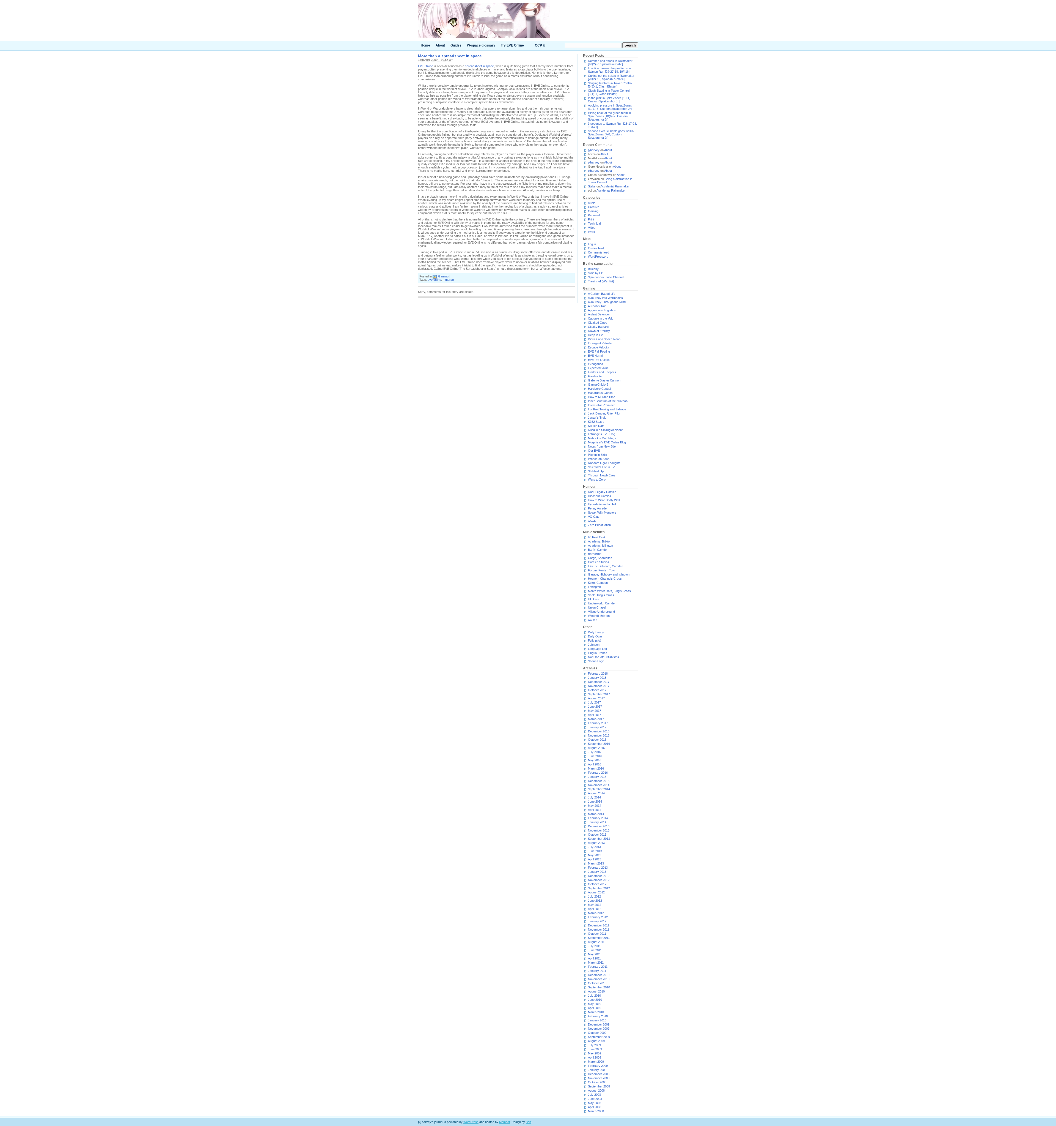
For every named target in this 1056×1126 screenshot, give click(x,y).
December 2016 (598, 731)
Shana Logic (596, 661)
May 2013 (594, 855)
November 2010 (598, 979)
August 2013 (596, 842)
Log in (592, 244)
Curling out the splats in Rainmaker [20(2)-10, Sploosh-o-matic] (611, 77)
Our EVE (594, 450)
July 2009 (594, 1045)
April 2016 (594, 764)
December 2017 (598, 681)
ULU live (593, 599)
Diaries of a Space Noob (604, 339)
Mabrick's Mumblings (602, 438)
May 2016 (594, 760)
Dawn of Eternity (599, 330)
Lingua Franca (597, 653)
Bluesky (593, 269)
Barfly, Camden (598, 549)
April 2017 (594, 714)
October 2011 (597, 933)
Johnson (594, 644)
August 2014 (596, 793)
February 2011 (597, 966)
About (440, 45)
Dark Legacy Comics (602, 492)
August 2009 (596, 1041)
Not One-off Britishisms (603, 657)
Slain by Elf (595, 273)
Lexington (594, 586)
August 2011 (596, 942)
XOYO (592, 619)
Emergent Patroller (600, 343)
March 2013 (596, 863)
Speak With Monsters (602, 512)
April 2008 (594, 1107)
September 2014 (599, 789)
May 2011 (594, 954)
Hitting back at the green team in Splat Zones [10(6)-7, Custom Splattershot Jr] (609, 116)
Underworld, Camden (602, 603)
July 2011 (594, 946)
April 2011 (594, 958)
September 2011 (599, 937)
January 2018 (597, 677)
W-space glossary (481, 45)
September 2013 (599, 838)
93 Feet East (596, 537)
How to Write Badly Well (604, 500)
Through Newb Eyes (601, 475)
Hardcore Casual (599, 388)
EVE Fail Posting (599, 351)
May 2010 (594, 1003)
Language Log (597, 648)
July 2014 (594, 797)
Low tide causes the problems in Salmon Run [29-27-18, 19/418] (609, 70)
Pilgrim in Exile (597, 454)
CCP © (540, 45)
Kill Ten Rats (596, 425)
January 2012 (597, 921)
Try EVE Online (512, 45)
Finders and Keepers (602, 372)
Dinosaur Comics (599, 496)
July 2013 (594, 847)
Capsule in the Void (600, 318)
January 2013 (597, 871)
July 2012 (594, 896)
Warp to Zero (597, 479)
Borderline (594, 553)
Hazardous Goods (600, 392)
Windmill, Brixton (599, 615)
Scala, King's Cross (601, 595)
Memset (504, 1122)
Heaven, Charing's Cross (605, 578)
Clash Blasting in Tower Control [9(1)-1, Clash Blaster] (608, 92)
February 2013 (598, 867)
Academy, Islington (600, 545)
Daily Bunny (596, 632)
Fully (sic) (594, 640)
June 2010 (595, 999)
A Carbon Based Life (601, 293)
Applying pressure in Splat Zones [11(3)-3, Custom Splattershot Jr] (610, 107)
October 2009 (597, 1032)
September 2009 (599, 1036)
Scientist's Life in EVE (602, 467)
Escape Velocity (598, 347)
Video (591, 227)
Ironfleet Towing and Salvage (607, 409)
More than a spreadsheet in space (450, 56)
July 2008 (594, 1094)
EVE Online (425, 66)
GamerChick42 (598, 384)
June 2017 (595, 706)
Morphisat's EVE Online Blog (607, 442)
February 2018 (598, 673)
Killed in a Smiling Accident (605, 430)
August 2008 (596, 1090)
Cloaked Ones (597, 322)
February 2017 (598, 723)
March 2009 (596, 1061)
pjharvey (594, 150)
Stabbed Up (596, 471)
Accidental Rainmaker (614, 186)
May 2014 (594, 805)
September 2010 (599, 987)
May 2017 (594, 710)
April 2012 (594, 908)
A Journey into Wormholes (605, 297)
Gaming (443, 276)
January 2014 (597, 822)
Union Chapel (597, 607)
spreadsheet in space (479, 66)
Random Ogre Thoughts (604, 463)
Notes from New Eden (602, 446)
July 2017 (594, 702)
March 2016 (596, 768)
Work (591, 231)
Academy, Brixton (599, 541)
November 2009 (598, 1028)
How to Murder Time (601, 397)
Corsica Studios (598, 562)
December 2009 (598, 1024)
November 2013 (598, 830)
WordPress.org (598, 256)
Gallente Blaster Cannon (604, 380)
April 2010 (594, 1008)
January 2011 (597, 970)
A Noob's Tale (597, 306)
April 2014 (594, 809)
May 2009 (594, 1053)
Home (425, 45)
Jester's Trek (597, 417)
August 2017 (596, 698)
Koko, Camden (598, 582)
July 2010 (594, 995)
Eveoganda (595, 364)
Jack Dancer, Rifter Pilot (604, 413)
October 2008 (597, 1082)
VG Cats (594, 516)
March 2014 (596, 814)
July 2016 (594, 752)
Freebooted (595, 376)
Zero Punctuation (599, 525)
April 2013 (594, 859)
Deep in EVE (596, 335)
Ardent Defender (599, 314)
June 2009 (595, 1049)
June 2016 (595, 756)
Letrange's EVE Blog (601, 434)
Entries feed (596, 248)
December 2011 (598, 925)
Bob (528, 1122)
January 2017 (597, 727)
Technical (594, 223)
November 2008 (598, 1078)
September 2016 (599, 743)
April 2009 (594, 1057)
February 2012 (598, 917)
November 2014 (598, 785)
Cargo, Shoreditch (600, 558)
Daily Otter (595, 636)
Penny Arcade (597, 508)
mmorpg (448, 279)
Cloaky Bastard (598, 326)
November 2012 (598, 880)
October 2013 (597, 834)
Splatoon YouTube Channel (606, 277)
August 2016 (596, 747)
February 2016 (598, 772)
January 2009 (597, 1070)
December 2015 (598, 781)
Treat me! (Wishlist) (601, 281)
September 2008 (599, 1086)
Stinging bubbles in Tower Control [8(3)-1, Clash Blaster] (610, 84)
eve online (434, 279)
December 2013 (598, 826)
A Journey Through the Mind (607, 302)
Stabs (592, 186)
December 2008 (598, 1074)
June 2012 (595, 900)
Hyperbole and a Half (602, 504)
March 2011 (596, 962)
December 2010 (598, 975)
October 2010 (597, 983)
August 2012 (596, 892)
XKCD (592, 520)
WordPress (471, 1122)
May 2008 (594, 1103)
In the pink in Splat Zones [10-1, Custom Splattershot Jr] (609, 99)
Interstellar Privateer (601, 405)
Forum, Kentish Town (602, 570)
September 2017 (599, 694)
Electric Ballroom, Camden (605, 566)
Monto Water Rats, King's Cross (609, 591)
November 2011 (598, 929)
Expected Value (598, 368)
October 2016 (597, 739)
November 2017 (598, 686)
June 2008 (595, 1098)
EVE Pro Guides (599, 359)
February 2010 (598, 1016)
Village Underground (601, 611)
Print (591, 219)
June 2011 (595, 950)
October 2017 (597, 690)
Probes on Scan (598, 458)
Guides (455, 45)
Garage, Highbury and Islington (608, 574)
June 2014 (595, 801)
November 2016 (598, 735)
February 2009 (598, 1065)
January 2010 (597, 1020)
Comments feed (598, 252)
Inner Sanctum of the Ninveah (608, 401)
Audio (591, 203)
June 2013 (595, 851)
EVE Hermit (595, 355)
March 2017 (596, 719)
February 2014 (598, 818)
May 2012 (594, 904)
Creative (593, 207)
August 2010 (596, 991)
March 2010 (596, 1012)
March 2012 (596, 913)
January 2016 (597, 776)
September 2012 (599, 888)
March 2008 (596, 1111)
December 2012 (598, 875)
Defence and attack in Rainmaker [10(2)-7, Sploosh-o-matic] (610, 62)
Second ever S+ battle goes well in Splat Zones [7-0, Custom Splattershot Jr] (611, 134)
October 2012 (597, 884)
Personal (594, 215)
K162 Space (596, 421)
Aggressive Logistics (602, 310)
